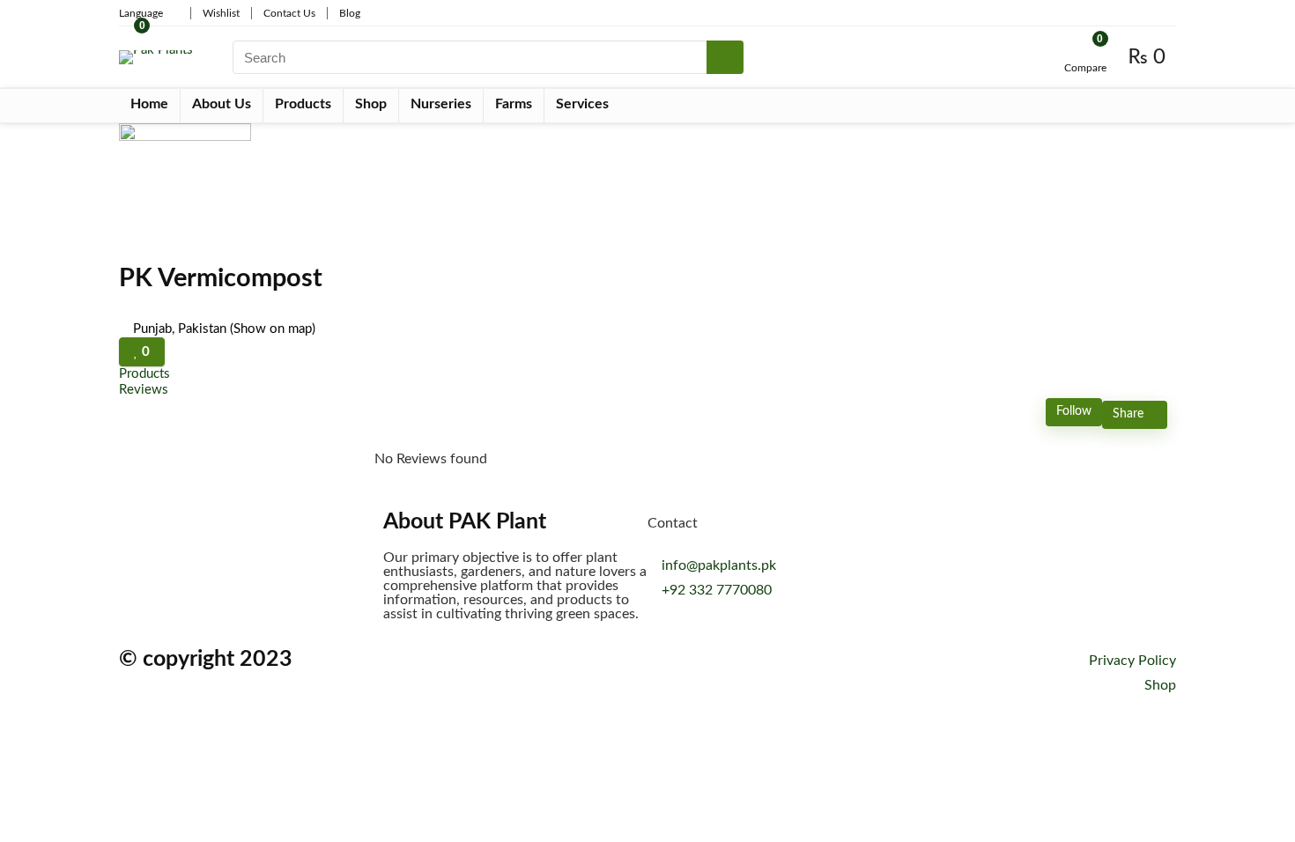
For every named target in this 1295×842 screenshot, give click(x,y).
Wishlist (221, 13)
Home (149, 104)
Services (582, 104)
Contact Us (289, 13)
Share (1130, 414)
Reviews (143, 389)
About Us (221, 104)
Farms (513, 104)
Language (141, 13)
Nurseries (441, 104)
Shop (371, 104)
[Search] (725, 57)
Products (303, 104)
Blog (349, 13)
